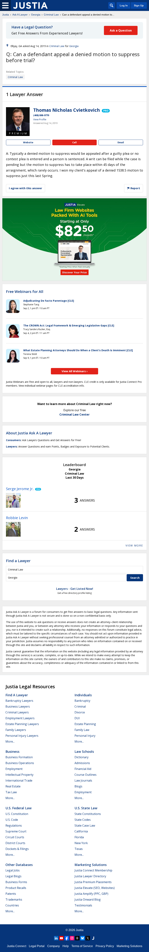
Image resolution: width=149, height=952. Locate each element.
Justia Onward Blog (87, 900)
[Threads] (77, 938)
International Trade (18, 780)
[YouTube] (61, 938)
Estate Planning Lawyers (22, 724)
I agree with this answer (25, 188)
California (81, 831)
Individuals (83, 695)
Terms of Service (82, 946)
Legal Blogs (13, 876)
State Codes (82, 820)
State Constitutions (87, 814)
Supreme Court (15, 831)
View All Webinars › (75, 371)
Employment (14, 769)
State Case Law (84, 825)
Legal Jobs (12, 870)
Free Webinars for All (24, 291)
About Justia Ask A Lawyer (29, 433)
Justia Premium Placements (93, 882)
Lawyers (11, 446)
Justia (5, 14)
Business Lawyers (17, 706)
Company (53, 946)
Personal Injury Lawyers (21, 736)
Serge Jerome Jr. (20, 488)
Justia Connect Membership (93, 870)
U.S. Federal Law (18, 808)
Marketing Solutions (90, 865)
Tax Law (11, 792)
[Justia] (30, 5)
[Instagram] (72, 938)
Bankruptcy (82, 701)
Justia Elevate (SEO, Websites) (94, 888)
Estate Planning (85, 724)
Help (66, 946)
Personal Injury (84, 736)
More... (10, 741)
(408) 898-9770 (41, 115)
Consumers (13, 440)
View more (134, 545)
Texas (78, 849)
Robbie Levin (17, 517)
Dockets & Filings (17, 849)
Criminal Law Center (74, 414)
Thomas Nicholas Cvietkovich (66, 110)
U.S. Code (11, 820)
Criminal (80, 706)
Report (135, 188)
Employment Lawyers (20, 718)
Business (12, 751)
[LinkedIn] (56, 938)
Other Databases (19, 865)
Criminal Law (51, 14)
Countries (12, 905)
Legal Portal (37, 946)
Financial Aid (82, 769)
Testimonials (83, 905)
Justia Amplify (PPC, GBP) (91, 894)
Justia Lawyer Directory (90, 876)
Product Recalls (15, 888)
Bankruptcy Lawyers (19, 701)
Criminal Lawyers (17, 712)
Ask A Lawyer (20, 14)
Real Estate (13, 786)
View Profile (39, 119)
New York (81, 843)
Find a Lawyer (18, 560)
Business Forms (16, 882)
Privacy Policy (105, 946)
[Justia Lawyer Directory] (93, 938)
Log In (124, 5)
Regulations (13, 825)
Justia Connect (16, 946)
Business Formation (19, 757)
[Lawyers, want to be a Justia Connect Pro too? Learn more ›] (105, 110)
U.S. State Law (85, 808)
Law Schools (84, 751)
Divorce (79, 712)
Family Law (81, 730)
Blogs (78, 786)
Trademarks (13, 900)
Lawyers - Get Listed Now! (74, 589)
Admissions (82, 763)
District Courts (15, 843)
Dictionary (81, 757)
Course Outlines (85, 775)
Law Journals (83, 780)
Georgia (35, 14)
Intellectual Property (19, 775)
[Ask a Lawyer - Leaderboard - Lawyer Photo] (13, 500)
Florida (79, 837)
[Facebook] (67, 938)
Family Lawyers (15, 730)
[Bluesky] (82, 938)
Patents (10, 894)
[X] (88, 938)
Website (28, 142)
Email (121, 142)
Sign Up (139, 5)
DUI (77, 718)
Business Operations (19, 763)
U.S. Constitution (16, 814)
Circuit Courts (14, 837)
